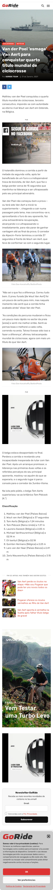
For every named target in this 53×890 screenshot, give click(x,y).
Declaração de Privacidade (34, 886)
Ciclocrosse (8, 43)
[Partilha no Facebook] (4, 87)
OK (26, 872)
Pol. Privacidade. (30, 814)
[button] (48, 836)
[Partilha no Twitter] (9, 87)
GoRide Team (12, 77)
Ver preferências (26, 880)
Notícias (20, 43)
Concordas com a (22, 814)
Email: (26, 803)
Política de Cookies (14, 886)
